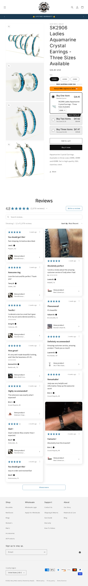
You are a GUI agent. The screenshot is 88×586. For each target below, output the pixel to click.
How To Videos (49, 528)
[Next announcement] (83, 16)
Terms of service (61, 581)
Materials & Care (70, 513)
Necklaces (9, 513)
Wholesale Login (31, 507)
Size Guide (48, 518)
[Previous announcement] (4, 16)
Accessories (10, 533)
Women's (9, 523)
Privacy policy (51, 581)
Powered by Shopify (28, 581)
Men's (8, 528)
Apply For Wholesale (32, 513)
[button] (4, 7)
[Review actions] (39, 232)
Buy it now (66, 147)
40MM (64, 79)
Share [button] (54, 172)
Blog (65, 518)
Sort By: (64, 223)
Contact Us (48, 507)
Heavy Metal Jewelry (16, 581)
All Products (10, 539)
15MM (75, 79)
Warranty (47, 523)
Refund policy (40, 581)
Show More (53, 275)
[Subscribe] (44, 552)
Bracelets (9, 507)
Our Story (67, 507)
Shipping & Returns (51, 513)
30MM (54, 79)
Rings (8, 518)
